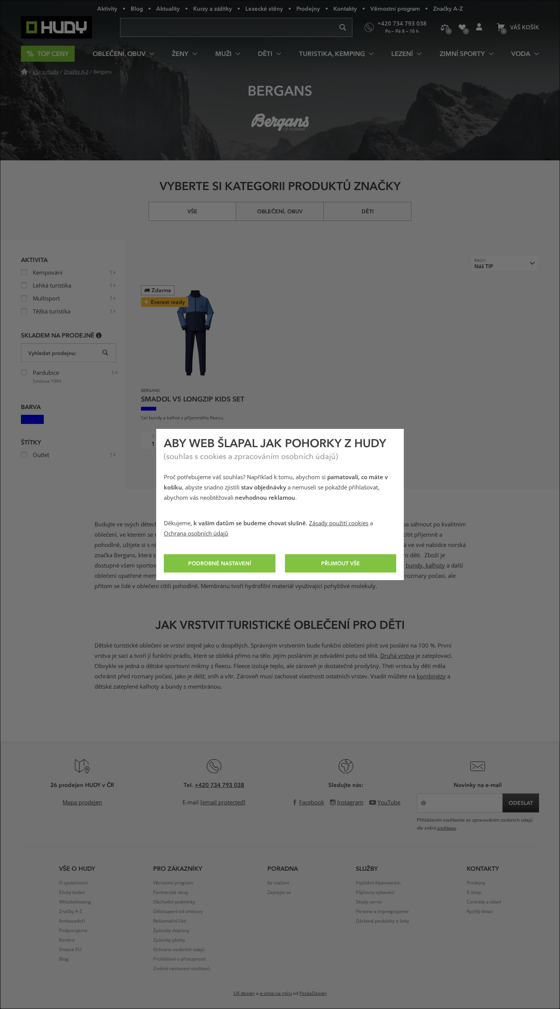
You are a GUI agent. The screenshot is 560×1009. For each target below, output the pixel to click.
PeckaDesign (313, 993)
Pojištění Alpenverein (378, 882)
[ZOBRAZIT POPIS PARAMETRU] (99, 335)
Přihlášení (479, 27)
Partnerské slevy (170, 892)
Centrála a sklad (484, 902)
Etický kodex (72, 892)
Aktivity (107, 8)
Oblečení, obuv (279, 211)
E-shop (474, 892)
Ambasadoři (72, 921)
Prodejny (308, 8)
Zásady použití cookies (338, 523)
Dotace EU (70, 949)
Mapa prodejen (82, 802)
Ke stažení (278, 882)
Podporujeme (73, 930)
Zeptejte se (279, 892)
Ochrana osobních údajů (196, 533)
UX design (244, 993)
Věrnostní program (395, 8)
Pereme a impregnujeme (382, 911)
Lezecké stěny (264, 8)
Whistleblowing (75, 902)
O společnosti (73, 882)
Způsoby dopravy (171, 930)
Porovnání (444, 27)
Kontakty (345, 8)
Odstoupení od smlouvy (178, 911)
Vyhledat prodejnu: (52, 353)
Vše (192, 211)
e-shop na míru (276, 993)
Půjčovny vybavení (375, 892)
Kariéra (67, 940)
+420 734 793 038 (219, 784)
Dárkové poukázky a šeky (382, 921)
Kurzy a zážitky (212, 8)
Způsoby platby (169, 940)
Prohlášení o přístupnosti (179, 959)
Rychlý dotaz (480, 911)
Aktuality (168, 8)
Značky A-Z (448, 8)
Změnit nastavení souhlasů (181, 968)
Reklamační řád (169, 921)
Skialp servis (369, 902)
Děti (368, 211)
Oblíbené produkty (461, 27)
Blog (137, 8)
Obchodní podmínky (174, 902)
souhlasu (446, 828)
